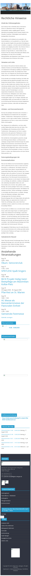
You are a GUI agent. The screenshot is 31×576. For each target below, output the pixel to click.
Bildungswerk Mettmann (7, 528)
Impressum (6, 569)
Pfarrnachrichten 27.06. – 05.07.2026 (10, 446)
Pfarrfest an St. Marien (13, 292)
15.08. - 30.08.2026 (14, 328)
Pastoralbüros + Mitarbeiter (8, 495)
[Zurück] (2, 517)
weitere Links (4, 540)
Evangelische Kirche (6, 538)
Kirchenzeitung (5, 533)
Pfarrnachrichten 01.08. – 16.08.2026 (10, 434)
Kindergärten (4, 498)
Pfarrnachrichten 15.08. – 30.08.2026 (10, 430)
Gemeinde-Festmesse (12, 313)
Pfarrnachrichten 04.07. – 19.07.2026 (10, 442)
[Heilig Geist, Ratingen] (3, 12)
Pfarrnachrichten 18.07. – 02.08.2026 (10, 438)
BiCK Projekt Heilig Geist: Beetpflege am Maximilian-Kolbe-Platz (15, 281)
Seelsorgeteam (5, 493)
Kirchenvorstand (5, 503)
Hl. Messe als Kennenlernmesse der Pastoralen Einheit (12, 303)
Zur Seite (3, 514)
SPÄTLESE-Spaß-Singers (13, 270)
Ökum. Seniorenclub (11, 262)
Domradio (4, 530)
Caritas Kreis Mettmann (7, 525)
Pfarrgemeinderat (5, 500)
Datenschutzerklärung (15, 569)
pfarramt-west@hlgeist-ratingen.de (13, 476)
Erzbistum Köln (5, 523)
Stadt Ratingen (5, 535)
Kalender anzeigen (6, 317)
